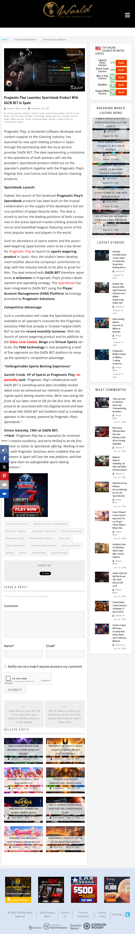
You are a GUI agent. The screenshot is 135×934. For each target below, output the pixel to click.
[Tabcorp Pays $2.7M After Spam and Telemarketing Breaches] (102, 402)
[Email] (4, 484)
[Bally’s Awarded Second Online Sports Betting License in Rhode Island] (65, 796)
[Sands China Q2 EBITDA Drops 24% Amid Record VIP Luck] (102, 577)
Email (50, 646)
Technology (39, 116)
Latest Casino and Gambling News (48, 113)
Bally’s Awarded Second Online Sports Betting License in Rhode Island (65, 808)
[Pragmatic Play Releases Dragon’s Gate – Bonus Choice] (65, 767)
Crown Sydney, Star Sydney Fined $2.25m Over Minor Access (111, 193)
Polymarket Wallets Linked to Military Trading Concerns (111, 169)
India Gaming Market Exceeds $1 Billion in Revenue (111, 146)
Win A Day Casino (102, 77)
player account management (51, 524)
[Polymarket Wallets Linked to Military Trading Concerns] (102, 354)
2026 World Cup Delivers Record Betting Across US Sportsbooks (119, 489)
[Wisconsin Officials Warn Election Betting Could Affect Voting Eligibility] (102, 431)
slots (24, 553)
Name (9, 646)
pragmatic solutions (44, 531)
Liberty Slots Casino (102, 63)
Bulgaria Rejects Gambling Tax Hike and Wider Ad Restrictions (119, 463)
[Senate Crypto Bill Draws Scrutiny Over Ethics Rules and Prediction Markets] (102, 629)
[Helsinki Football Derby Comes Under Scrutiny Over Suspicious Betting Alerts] (102, 255)
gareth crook (60, 553)
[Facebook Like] (4, 449)
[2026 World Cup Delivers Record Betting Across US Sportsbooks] (102, 487)
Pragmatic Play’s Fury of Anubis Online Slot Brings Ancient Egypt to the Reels (65, 750)
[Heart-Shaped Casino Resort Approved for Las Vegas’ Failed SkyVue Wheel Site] (102, 516)
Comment (11, 606)
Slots (13, 342)
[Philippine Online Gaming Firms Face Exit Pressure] (111, 211)
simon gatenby (71, 545)
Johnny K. (15, 759)
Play (121, 62)
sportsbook (39, 553)
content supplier (17, 531)
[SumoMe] (4, 493)
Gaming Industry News (22, 116)
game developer (17, 545)
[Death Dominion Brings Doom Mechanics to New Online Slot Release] (23, 738)
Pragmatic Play (20, 251)
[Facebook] (4, 458)
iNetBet (102, 84)
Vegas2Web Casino (102, 92)
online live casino (18, 524)
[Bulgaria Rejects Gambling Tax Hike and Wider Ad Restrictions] (102, 461)
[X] (4, 467)
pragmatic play (16, 538)
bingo (11, 553)
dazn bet (65, 538)
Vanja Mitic (58, 788)
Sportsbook (66, 283)
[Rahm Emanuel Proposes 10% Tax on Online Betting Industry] (65, 826)
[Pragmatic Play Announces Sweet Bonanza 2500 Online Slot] (23, 826)
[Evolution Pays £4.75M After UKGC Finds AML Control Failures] (102, 548)
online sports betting (44, 545)
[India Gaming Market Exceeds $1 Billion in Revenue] (102, 323)
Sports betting (17, 119)
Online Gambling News (36, 119)
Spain (20, 122)
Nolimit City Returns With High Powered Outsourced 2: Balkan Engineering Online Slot (119, 293)
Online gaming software (18, 113)
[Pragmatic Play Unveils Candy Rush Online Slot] (23, 767)
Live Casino (28, 342)
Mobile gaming (53, 116)
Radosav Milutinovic (17, 108)
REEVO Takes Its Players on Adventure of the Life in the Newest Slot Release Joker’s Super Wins (64, 717)
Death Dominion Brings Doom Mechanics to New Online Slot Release (23, 750)
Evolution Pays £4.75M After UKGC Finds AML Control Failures (119, 550)
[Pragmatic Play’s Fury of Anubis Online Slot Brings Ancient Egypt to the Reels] (65, 738)
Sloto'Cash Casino (102, 70)
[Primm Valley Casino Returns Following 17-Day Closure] (102, 606)
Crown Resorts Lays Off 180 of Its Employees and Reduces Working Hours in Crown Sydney (24, 717)
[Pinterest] (4, 475)
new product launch (42, 538)
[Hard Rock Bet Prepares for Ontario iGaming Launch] (23, 796)
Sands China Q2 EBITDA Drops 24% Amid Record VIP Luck (119, 579)
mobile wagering (72, 531)
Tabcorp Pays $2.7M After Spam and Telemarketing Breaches (119, 405)
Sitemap (117, 914)
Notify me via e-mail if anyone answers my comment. (45, 666)
